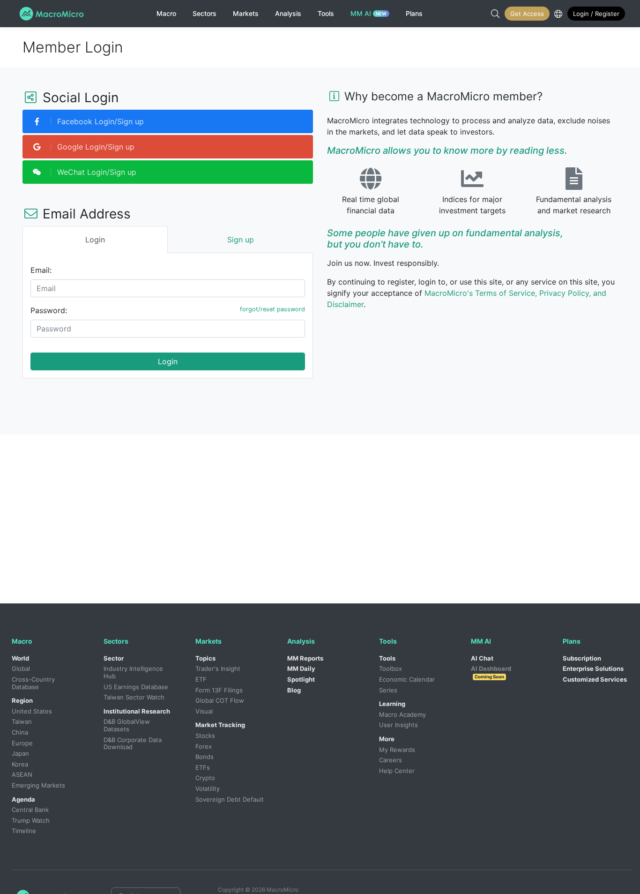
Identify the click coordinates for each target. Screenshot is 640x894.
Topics (205, 658)
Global (21, 668)
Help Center (397, 770)
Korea (20, 764)
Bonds (204, 756)
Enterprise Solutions (593, 668)
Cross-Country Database (34, 683)
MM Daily (301, 668)
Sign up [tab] (240, 239)
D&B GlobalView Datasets (128, 725)
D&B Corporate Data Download (134, 743)
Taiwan (22, 721)
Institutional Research (137, 711)
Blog (294, 690)
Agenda (23, 799)
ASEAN (22, 774)
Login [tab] (95, 239)
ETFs (202, 767)
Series (388, 690)
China (20, 732)
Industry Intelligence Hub (134, 672)
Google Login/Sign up (94, 146)
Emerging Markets (38, 785)
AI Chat (482, 658)
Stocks (205, 735)
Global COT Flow (219, 700)
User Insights (398, 725)
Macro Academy (402, 714)
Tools (387, 658)
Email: (41, 270)
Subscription (582, 658)
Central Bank (30, 809)
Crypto (205, 777)
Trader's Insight (217, 668)
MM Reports (305, 658)
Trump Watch (31, 820)
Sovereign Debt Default (229, 799)
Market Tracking (220, 725)
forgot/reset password (272, 309)
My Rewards (397, 749)
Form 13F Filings (219, 690)
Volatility (207, 788)
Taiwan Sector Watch (134, 697)
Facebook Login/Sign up (99, 121)
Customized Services (595, 679)
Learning (392, 703)
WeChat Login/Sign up (95, 172)
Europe (22, 743)
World (20, 658)
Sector (114, 658)
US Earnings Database (136, 687)
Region (22, 700)
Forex (203, 746)
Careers (390, 760)
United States (32, 711)
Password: (48, 310)
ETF (201, 679)
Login (168, 361)
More (386, 739)
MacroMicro (53, 13)
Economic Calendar (407, 679)
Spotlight (301, 679)
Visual (204, 711)
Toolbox (390, 668)
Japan (20, 753)
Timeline (24, 830)
